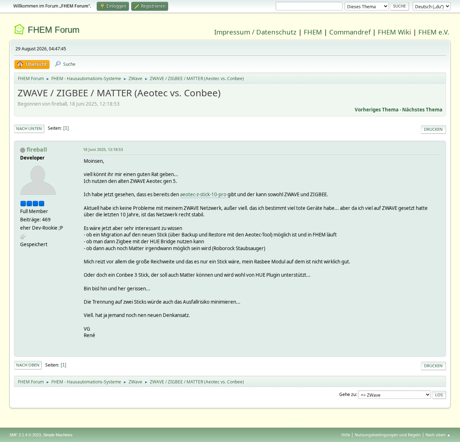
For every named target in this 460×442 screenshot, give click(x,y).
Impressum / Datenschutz (255, 31)
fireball (37, 149)
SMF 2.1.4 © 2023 (25, 435)
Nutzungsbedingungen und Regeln (388, 434)
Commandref (350, 31)
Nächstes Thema (422, 109)
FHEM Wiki (394, 31)
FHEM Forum (53, 29)
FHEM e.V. (433, 31)
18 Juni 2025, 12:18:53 (103, 149)
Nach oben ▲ (438, 434)
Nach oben (28, 365)
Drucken (433, 129)
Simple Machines (58, 435)
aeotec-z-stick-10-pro (203, 194)
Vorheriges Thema (377, 109)
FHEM (313, 31)
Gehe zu (347, 394)
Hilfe (345, 434)
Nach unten (29, 128)
